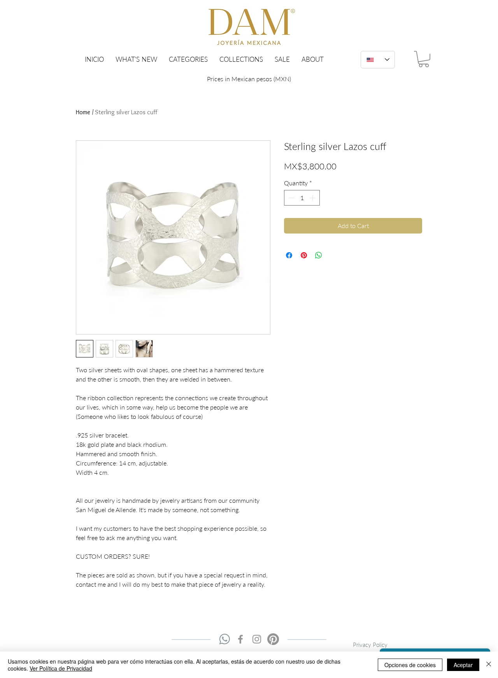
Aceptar (463, 665)
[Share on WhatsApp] (318, 255)
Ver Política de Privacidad (61, 668)
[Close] (488, 665)
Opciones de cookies (410, 665)
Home (83, 112)
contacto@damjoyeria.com (314, 647)
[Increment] (313, 197)
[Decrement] (290, 197)
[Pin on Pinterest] (304, 255)
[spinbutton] (302, 197)
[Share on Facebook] (289, 255)
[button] (188, 59)
